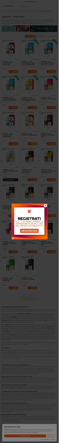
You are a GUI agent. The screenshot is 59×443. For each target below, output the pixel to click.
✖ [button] (45, 206)
